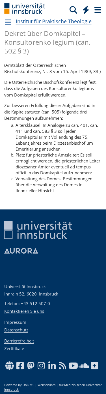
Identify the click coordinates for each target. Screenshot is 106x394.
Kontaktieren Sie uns (24, 311)
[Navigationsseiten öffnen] (8, 22)
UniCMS (28, 385)
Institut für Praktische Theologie (54, 21)
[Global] (84, 8)
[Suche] (73, 9)
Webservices (46, 385)
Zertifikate (14, 348)
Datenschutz (16, 330)
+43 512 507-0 (35, 303)
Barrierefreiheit (19, 341)
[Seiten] (97, 9)
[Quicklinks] (86, 9)
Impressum (15, 322)
